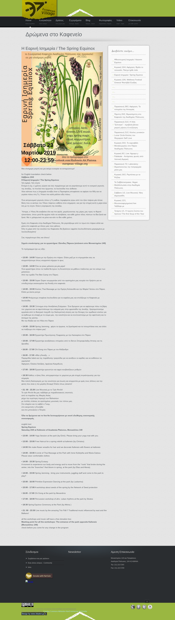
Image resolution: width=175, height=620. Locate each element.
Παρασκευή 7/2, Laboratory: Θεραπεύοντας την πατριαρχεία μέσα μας (127, 167)
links (29, 567)
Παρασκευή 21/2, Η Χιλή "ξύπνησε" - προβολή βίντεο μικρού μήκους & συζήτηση (126, 125)
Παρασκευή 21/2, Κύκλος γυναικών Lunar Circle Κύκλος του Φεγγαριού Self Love (129, 135)
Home (30, 21)
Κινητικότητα (45, 21)
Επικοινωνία (135, 21)
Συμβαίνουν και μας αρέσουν (38, 559)
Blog (90, 21)
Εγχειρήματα (75, 21)
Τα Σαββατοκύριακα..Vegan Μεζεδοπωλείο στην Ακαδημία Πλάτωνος (127, 185)
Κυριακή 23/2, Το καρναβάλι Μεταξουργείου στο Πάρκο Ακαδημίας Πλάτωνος (126, 146)
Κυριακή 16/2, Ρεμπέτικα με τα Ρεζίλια (127, 175)
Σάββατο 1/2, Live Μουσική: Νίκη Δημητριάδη (128, 194)
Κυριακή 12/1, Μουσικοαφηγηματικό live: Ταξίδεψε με (125, 203)
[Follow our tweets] (144, 607)
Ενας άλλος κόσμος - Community (40, 563)
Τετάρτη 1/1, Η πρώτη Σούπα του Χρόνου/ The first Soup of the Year (129, 212)
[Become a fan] (133, 607)
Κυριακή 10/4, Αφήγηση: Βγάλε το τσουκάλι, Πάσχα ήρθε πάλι (128, 68)
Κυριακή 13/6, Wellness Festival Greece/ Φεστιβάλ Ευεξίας (128, 81)
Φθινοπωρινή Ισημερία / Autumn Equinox (128, 61)
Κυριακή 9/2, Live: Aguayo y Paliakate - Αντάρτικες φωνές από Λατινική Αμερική (128, 156)
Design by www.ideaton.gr (33, 614)
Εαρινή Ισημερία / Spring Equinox (128, 75)
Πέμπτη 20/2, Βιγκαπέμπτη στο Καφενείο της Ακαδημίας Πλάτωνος (129, 115)
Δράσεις (60, 21)
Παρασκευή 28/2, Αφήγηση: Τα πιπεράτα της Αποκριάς (127, 107)
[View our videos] (150, 607)
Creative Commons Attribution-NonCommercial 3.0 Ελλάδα (65, 611)
